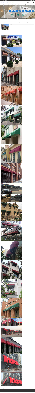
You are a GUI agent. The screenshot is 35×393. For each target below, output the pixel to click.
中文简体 (31, 0)
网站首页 (3, 4)
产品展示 (12, 4)
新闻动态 (9, 4)
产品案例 (16, 4)
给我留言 (22, 4)
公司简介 (6, 4)
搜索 (33, 2)
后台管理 (33, 0)
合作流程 (19, 4)
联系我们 (26, 4)
